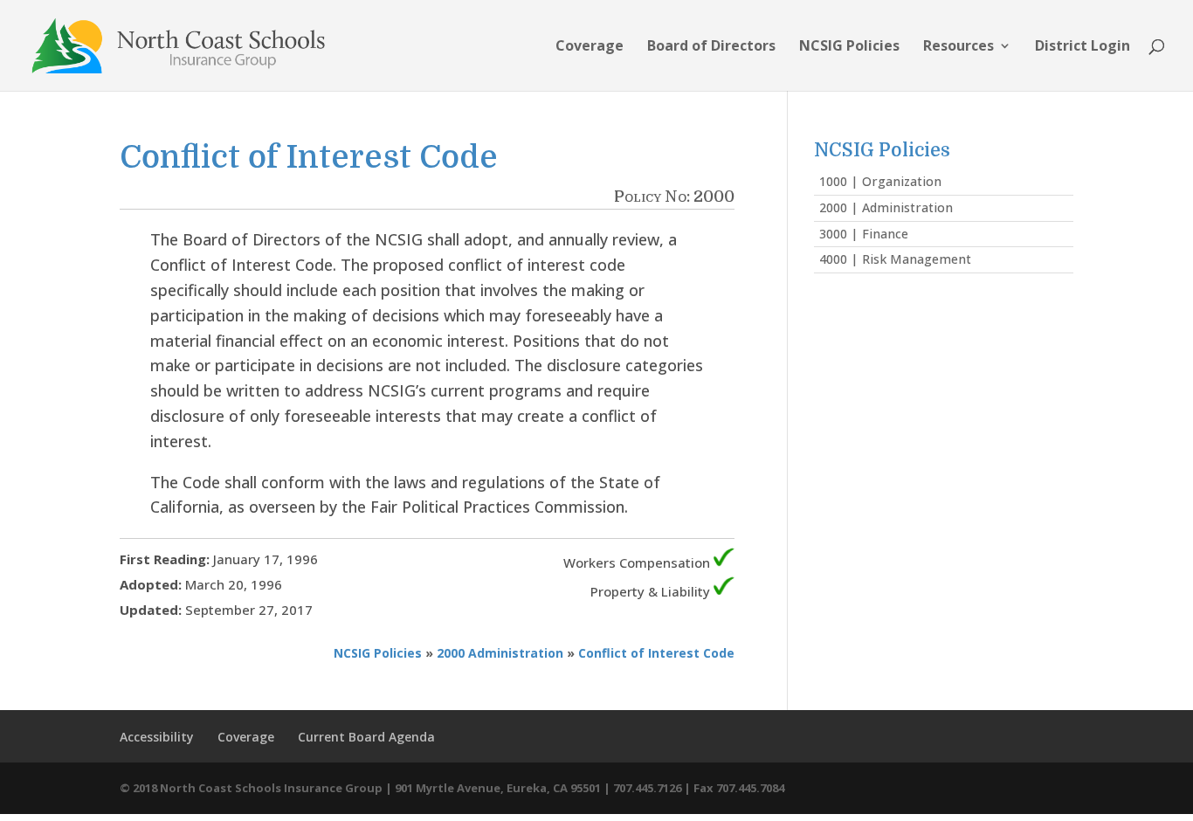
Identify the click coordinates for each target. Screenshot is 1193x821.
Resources (958, 47)
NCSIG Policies (849, 47)
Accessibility (157, 736)
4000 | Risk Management (895, 259)
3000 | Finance (863, 233)
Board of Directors (711, 47)
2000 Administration (500, 653)
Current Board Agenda (366, 736)
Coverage (589, 47)
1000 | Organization (880, 181)
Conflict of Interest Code (656, 653)
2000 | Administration (886, 207)
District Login (1082, 47)
